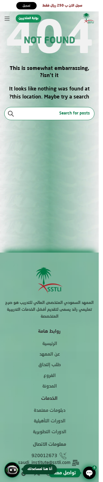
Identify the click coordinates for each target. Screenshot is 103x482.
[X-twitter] (37, 472)
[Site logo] (88, 19)
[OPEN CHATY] (89, 473)
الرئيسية (49, 344)
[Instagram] (49, 472)
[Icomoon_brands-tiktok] (24, 472)
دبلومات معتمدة (50, 410)
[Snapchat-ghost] (74, 472)
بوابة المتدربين (28, 18)
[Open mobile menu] (7, 18)
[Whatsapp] (62, 472)
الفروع (49, 376)
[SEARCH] (10, 113)
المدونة (49, 386)
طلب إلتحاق (49, 365)
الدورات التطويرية (49, 432)
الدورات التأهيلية (50, 421)
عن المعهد (49, 354)
